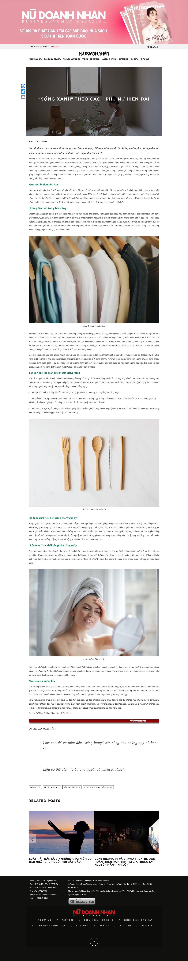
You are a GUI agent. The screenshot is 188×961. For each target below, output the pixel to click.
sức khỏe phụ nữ (72, 787)
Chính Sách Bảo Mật (138, 920)
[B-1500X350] (94, 22)
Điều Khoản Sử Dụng (98, 920)
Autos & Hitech (109, 59)
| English (54, 47)
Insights (134, 59)
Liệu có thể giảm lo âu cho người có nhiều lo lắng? (83, 769)
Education (95, 59)
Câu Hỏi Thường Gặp (51, 926)
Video (85, 59)
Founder (68, 920)
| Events (44, 47)
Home (31, 141)
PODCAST (34, 47)
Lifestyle (123, 59)
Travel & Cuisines (71, 59)
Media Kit (148, 926)
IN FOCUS (145, 59)
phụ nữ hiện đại (52, 787)
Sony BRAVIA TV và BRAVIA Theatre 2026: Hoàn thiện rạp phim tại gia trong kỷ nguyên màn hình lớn (125, 862)
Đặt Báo (125, 926)
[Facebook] (23, 86)
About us (44, 920)
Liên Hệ (104, 926)
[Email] (23, 97)
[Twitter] (23, 91)
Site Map (82, 926)
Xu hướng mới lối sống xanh (98, 787)
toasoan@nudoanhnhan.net (46, 895)
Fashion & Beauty (52, 59)
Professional (35, 59)
